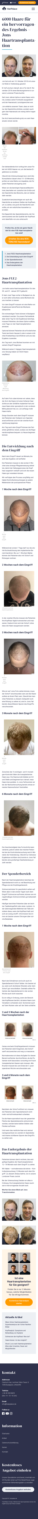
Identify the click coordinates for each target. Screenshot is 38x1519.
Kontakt (5, 1452)
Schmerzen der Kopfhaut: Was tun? (17, 1337)
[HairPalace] (9, 8)
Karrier (4, 1447)
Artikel (4, 1438)
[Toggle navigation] (33, 8)
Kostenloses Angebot (27, 2)
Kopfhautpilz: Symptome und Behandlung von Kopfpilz (15, 1332)
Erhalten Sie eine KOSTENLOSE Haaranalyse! (19, 240)
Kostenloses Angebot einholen (18, 1489)
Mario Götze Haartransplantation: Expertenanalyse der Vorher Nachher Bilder (18, 1324)
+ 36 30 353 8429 (8, 1393)
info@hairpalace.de (9, 1404)
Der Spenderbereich (14, 260)
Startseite (5, 1434)
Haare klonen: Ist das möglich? (16, 1340)
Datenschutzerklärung (10, 1443)
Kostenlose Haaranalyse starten (19, 1302)
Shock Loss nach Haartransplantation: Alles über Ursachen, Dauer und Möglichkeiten (18, 1346)
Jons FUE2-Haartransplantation (19, 254)
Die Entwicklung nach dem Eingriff (20, 257)
